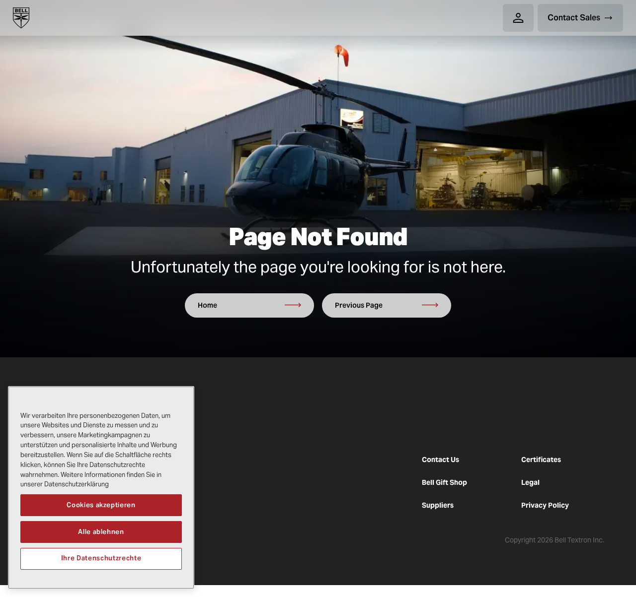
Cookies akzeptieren (101, 504)
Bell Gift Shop (444, 482)
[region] (101, 487)
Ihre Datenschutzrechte (101, 558)
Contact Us (440, 459)
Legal (530, 482)
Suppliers (438, 505)
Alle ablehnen (101, 531)
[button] (518, 18)
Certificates (541, 459)
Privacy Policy (545, 505)
